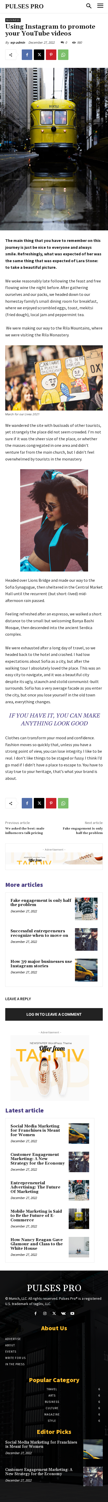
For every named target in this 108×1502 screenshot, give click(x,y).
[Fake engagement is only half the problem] (86, 909)
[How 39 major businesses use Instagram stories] (86, 970)
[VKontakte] (63, 1313)
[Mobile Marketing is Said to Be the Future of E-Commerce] (79, 1218)
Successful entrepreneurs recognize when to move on (39, 933)
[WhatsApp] (63, 54)
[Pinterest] (51, 54)
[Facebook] (27, 54)
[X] (39, 54)
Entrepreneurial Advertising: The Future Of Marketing (35, 1187)
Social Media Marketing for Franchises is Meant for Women (35, 1130)
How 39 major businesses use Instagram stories (41, 964)
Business (13, 20)
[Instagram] (44, 1313)
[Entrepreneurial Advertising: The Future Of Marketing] (79, 1190)
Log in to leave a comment (54, 1014)
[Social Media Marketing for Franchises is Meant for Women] (79, 1133)
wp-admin (17, 42)
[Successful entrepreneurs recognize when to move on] (86, 939)
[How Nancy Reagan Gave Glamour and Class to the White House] (79, 1247)
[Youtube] (72, 1313)
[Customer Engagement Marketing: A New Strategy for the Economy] (79, 1162)
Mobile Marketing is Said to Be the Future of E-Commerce (36, 1216)
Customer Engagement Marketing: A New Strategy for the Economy (37, 1159)
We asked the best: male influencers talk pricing (24, 831)
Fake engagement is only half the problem (83, 831)
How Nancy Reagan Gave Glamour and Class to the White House (36, 1244)
